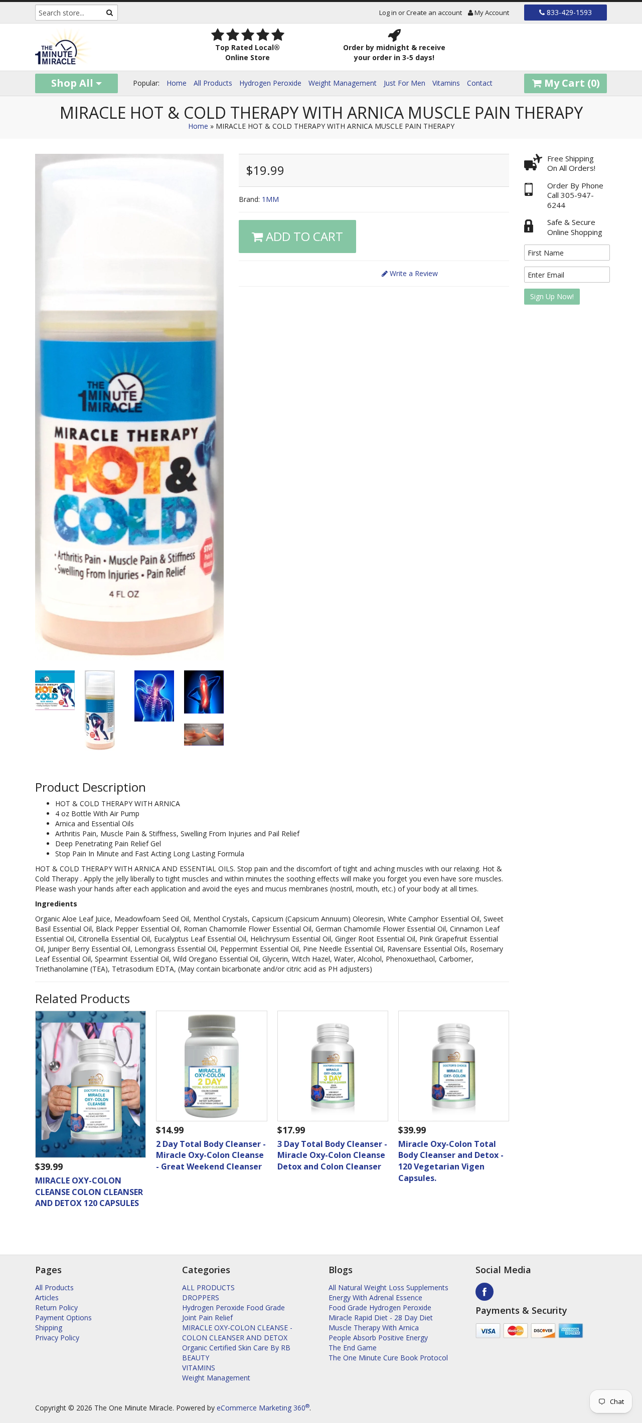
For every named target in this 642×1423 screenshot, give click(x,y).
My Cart (571, 83)
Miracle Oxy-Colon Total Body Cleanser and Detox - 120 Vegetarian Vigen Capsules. (451, 1161)
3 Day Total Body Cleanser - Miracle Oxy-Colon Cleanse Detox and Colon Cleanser (332, 1155)
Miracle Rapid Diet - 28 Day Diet (381, 1317)
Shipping (48, 1327)
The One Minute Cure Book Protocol (388, 1357)
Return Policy (56, 1307)
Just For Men (404, 83)
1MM (270, 199)
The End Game (353, 1347)
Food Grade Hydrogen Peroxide (380, 1307)
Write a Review (413, 273)
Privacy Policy (57, 1337)
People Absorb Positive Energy (378, 1337)
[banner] (101, 47)
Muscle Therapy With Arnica (374, 1327)
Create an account (434, 12)
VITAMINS (198, 1367)
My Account (491, 12)
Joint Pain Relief (207, 1317)
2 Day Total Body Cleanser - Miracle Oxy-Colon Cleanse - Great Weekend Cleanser (211, 1155)
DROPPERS (200, 1297)
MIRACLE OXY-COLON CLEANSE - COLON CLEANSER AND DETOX (237, 1332)
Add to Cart (303, 236)
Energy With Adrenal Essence (375, 1297)
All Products (213, 83)
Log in (388, 12)
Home (177, 83)
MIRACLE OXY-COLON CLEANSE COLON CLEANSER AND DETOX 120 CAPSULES (89, 1192)
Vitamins (446, 83)
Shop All (73, 83)
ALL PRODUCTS (208, 1287)
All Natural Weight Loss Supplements (388, 1287)
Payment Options (63, 1317)
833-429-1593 (568, 12)
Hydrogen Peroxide (270, 83)
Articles (47, 1297)
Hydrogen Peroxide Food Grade (233, 1307)
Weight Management (342, 83)
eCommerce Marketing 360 (263, 1407)
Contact (480, 83)
